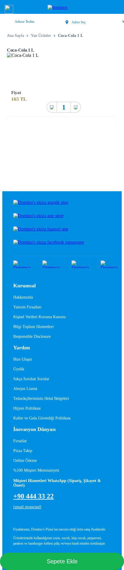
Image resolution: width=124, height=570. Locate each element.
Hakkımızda (23, 297)
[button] (9, 9)
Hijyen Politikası (27, 408)
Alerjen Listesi (25, 389)
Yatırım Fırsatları (27, 307)
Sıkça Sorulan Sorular (31, 379)
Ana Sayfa (15, 35)
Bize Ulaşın (22, 359)
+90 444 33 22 (33, 496)
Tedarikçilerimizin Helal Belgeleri (41, 398)
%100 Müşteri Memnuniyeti (36, 470)
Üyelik (18, 369)
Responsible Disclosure (32, 336)
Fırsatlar (20, 441)
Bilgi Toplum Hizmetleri (33, 327)
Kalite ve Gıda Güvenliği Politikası (42, 418)
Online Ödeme (25, 460)
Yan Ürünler (41, 35)
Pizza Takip (22, 451)
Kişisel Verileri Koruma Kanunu (39, 317)
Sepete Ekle (62, 561)
